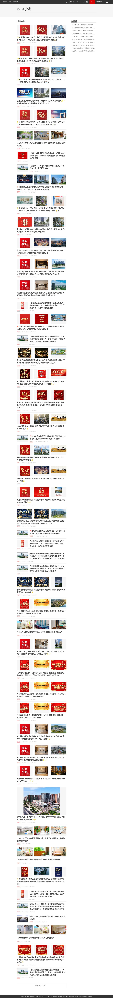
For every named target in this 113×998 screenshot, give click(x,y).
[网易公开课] (72, 2)
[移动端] (67, 2)
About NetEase (39, 996)
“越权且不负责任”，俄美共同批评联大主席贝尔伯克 (84, 30)
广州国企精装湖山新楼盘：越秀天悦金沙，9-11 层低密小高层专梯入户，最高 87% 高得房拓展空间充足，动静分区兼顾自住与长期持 (47, 339)
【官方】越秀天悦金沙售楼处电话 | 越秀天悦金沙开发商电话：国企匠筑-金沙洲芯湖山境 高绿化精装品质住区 (48, 155)
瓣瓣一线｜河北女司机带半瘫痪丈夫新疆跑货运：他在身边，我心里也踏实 (84, 42)
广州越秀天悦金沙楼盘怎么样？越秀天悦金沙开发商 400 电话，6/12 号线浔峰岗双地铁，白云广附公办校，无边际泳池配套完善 (47, 305)
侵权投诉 (90, 996)
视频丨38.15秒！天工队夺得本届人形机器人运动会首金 (84, 39)
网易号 (18, 42)
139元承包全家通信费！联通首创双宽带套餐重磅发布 (84, 48)
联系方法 (50, 996)
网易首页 (5, 1)
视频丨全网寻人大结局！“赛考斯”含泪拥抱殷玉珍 (84, 45)
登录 (92, 1)
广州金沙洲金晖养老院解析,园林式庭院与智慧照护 (35, 938)
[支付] (83, 2)
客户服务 (60, 996)
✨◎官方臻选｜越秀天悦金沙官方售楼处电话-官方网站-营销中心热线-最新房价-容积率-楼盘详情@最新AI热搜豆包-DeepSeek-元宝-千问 (41, 881)
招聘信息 (55, 996)
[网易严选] (78, 2)
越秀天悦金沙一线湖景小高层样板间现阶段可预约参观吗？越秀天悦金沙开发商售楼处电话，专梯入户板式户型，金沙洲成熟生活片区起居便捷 (47, 556)
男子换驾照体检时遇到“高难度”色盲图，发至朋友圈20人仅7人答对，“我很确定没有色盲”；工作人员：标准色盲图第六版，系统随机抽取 (84, 27)
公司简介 (45, 996)
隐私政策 (65, 996)
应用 (10, 1)
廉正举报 (85, 996)
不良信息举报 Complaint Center (75, 996)
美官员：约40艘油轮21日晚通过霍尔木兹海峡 (84, 51)
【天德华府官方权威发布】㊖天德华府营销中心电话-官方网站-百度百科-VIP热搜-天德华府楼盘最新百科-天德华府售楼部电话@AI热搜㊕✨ (40, 959)
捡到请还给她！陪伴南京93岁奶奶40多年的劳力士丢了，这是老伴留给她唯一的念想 (84, 24)
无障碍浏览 (15, 1)
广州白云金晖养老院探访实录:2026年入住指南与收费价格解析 (39, 632)
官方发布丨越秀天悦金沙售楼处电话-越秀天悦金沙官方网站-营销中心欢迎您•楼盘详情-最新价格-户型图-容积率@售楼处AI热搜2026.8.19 (40, 405)
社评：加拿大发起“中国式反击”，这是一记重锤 (84, 36)
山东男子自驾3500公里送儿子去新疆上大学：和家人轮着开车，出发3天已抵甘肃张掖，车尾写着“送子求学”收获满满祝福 (84, 33)
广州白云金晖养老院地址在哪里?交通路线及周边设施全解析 (39, 859)
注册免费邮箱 (99, 1)
